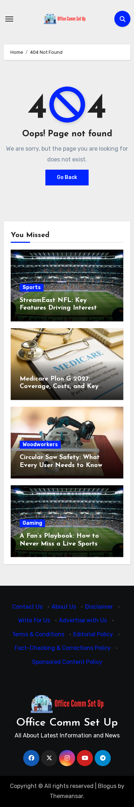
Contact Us (27, 606)
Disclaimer (99, 606)
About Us (63, 606)
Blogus (107, 786)
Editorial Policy (93, 634)
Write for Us (34, 620)
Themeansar (66, 796)
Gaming (32, 523)
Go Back (67, 177)
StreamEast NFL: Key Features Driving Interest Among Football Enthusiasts (63, 308)
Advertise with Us (83, 620)
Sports (32, 287)
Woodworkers (40, 445)
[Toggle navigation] (9, 19)
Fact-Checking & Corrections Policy (63, 648)
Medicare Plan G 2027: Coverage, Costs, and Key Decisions (59, 387)
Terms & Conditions (38, 634)
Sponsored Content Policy (67, 662)
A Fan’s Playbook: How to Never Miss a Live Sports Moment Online (59, 544)
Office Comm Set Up (67, 722)
